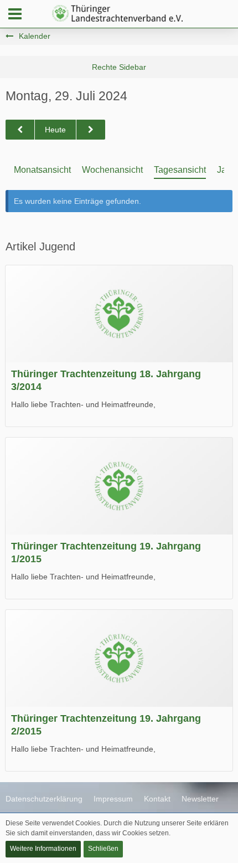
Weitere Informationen (43, 848)
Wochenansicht (112, 169)
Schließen (103, 848)
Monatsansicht (42, 169)
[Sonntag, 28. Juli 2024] (20, 130)
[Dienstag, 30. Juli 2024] (90, 130)
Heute (55, 129)
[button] (15, 14)
